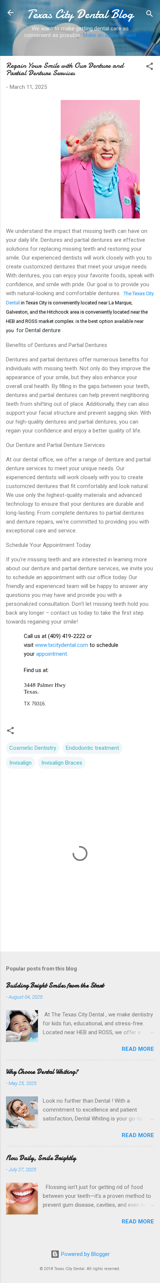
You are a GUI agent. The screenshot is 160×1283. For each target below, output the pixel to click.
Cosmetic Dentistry (32, 748)
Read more (138, 1049)
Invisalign (20, 762)
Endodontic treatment (92, 748)
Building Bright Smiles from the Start (55, 985)
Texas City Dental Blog (80, 14)
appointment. (51, 654)
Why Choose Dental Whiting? (42, 1071)
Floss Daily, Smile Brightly (41, 1158)
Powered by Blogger (85, 1254)
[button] (149, 67)
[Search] (149, 15)
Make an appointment (109, 35)
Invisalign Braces (61, 762)
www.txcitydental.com (61, 645)
